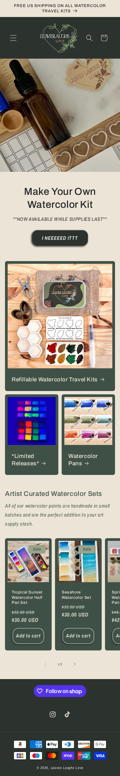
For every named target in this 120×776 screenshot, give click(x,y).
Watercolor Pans (83, 460)
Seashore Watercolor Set (76, 595)
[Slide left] (45, 664)
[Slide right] (74, 664)
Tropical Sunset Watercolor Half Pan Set (27, 597)
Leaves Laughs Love (67, 767)
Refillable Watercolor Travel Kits (55, 379)
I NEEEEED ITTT (60, 237)
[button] (13, 38)
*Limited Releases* (25, 460)
